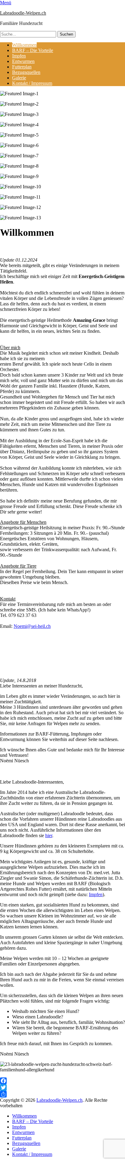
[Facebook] (62, 1080)
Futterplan (22, 66)
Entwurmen (23, 61)
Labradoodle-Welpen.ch (23, 13)
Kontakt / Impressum (32, 83)
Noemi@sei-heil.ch (32, 626)
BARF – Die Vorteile (32, 50)
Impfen (19, 55)
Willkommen (24, 44)
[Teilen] (62, 1094)
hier (48, 835)
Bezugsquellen (26, 72)
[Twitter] (62, 1087)
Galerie (19, 77)
